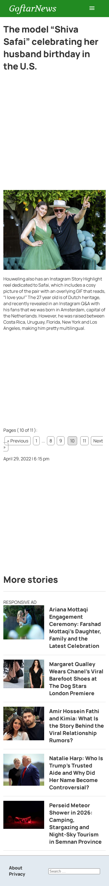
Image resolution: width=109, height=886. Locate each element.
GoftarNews (32, 8)
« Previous (17, 441)
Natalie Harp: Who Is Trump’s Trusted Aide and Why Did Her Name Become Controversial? (76, 773)
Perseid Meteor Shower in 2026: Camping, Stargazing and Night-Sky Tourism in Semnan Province (75, 823)
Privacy (17, 874)
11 (84, 441)
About (15, 868)
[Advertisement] (54, 133)
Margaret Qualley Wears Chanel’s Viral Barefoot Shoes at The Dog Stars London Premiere (76, 678)
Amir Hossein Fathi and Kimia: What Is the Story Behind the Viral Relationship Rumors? (76, 726)
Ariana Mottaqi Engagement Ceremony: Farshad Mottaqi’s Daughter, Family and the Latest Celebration (75, 628)
